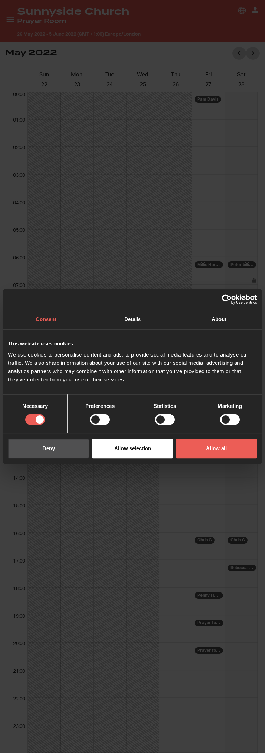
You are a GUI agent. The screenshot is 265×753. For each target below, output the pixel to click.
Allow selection (132, 448)
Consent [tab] (46, 319)
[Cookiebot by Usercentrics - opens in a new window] (227, 299)
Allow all (216, 448)
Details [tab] (132, 319)
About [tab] (219, 319)
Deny (48, 448)
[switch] (100, 419)
